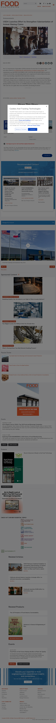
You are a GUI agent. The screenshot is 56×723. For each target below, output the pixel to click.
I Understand (32, 129)
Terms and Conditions (25, 120)
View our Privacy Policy (33, 125)
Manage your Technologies (21, 129)
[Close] (46, 106)
